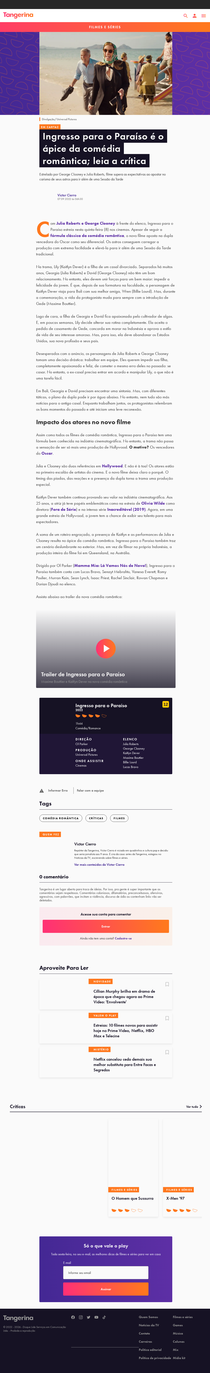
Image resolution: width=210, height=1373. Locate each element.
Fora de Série (63, 509)
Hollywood (112, 466)
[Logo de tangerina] (18, 15)
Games (178, 1325)
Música (178, 1333)
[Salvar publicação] (167, 984)
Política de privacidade (155, 1358)
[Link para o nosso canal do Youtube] (96, 1317)
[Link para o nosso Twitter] (88, 1317)
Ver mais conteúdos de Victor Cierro (99, 864)
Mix (175, 1349)
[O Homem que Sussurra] (133, 1155)
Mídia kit (179, 1358)
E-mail (67, 1262)
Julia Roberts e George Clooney (85, 223)
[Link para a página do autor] (48, 197)
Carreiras (145, 1341)
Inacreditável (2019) (126, 509)
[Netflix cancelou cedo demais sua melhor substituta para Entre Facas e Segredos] (64, 1062)
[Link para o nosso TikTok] (104, 1317)
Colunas (178, 1341)
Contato (144, 1333)
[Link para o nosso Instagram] (81, 1317)
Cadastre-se (123, 938)
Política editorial (150, 1349)
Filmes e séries (183, 1317)
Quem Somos (148, 1317)
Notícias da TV (149, 1325)
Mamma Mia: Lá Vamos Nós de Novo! (110, 565)
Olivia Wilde (153, 503)
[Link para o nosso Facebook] (73, 1317)
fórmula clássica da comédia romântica (87, 235)
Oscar (46, 453)
